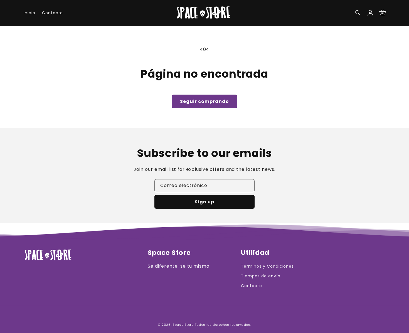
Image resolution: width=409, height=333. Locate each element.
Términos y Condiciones (267, 266)
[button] (358, 13)
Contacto (251, 285)
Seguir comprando (204, 101)
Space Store (183, 324)
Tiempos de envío (260, 276)
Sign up (204, 202)
